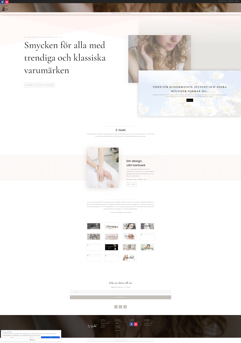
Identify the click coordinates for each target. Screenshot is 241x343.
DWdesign (125, 340)
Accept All (50, 337)
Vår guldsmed (230, 1)
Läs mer (190, 100)
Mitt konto (236, 1)
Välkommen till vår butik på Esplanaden (39, 85)
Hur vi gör (131, 184)
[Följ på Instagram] (7, 2)
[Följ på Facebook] (2, 2)
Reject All (31, 337)
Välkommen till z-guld (222, 1)
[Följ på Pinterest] (120, 306)
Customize (11, 337)
